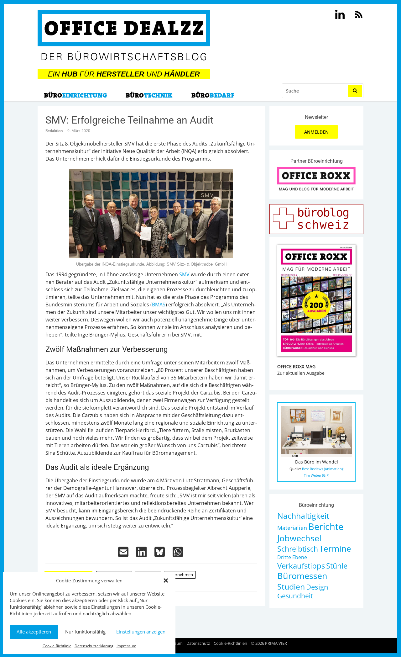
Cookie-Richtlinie (57, 646)
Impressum (126, 646)
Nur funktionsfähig (85, 631)
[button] (166, 580)
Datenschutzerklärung (94, 646)
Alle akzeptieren (34, 631)
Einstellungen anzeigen (140, 631)
